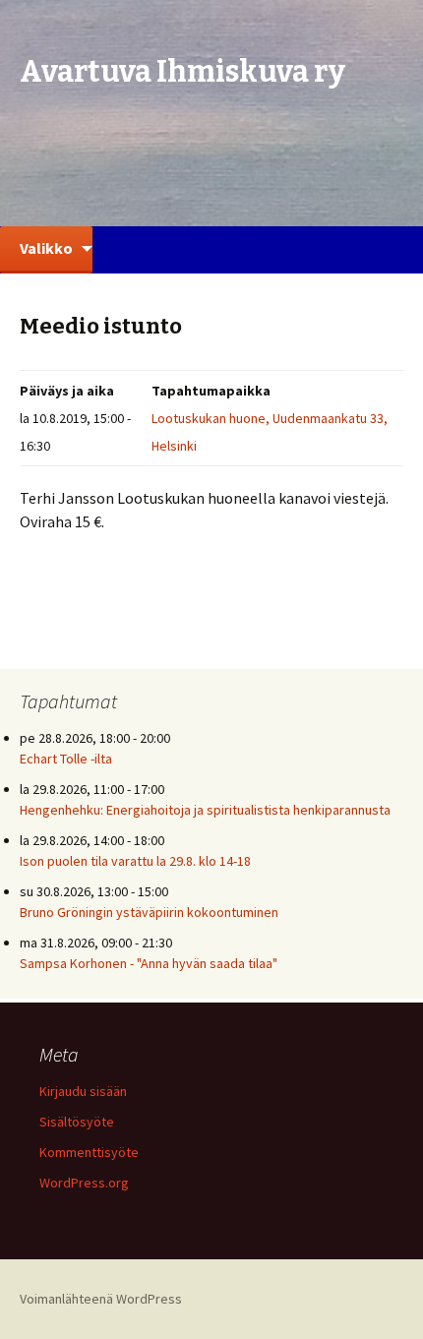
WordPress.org (84, 1182)
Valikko (46, 248)
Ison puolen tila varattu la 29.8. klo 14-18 (135, 861)
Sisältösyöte (76, 1121)
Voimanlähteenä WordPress (101, 1299)
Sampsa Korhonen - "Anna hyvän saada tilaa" (148, 963)
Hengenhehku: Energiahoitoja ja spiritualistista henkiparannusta (205, 810)
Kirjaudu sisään (83, 1091)
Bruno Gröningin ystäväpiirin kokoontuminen (149, 912)
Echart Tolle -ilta (66, 758)
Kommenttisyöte (89, 1152)
